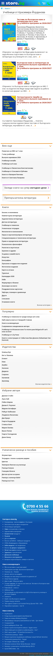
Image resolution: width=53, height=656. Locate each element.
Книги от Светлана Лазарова (13, 178)
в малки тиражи (15, 550)
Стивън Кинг (7, 424)
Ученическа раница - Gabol (14, 634)
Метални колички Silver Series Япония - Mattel (20, 644)
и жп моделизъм (15, 545)
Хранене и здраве (9, 251)
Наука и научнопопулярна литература (17, 235)
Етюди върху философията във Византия (18, 616)
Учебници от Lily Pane (10, 335)
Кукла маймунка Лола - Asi (13, 625)
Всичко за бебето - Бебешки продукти (17, 541)
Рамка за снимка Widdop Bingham (16, 618)
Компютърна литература (12, 216)
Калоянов (5, 378)
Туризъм (5, 273)
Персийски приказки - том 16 (14, 606)
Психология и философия (12, 244)
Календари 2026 (8, 276)
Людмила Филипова (10, 415)
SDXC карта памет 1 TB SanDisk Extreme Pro (19, 632)
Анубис (4, 365)
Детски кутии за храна (11, 474)
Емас (4, 362)
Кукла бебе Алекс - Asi (12, 648)
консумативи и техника (14, 529)
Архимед (5, 381)
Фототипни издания (10, 267)
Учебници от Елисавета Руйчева (14, 171)
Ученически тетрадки (10, 228)
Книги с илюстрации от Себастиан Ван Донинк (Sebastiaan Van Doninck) (26, 339)
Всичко (15, 548)
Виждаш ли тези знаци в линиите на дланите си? (21, 576)
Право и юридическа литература (15, 241)
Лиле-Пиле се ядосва (11, 579)
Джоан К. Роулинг (9, 405)
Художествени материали (13, 531)
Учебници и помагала (10, 225)
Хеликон (5, 368)
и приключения (13, 552)
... (38, 57)
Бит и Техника (7, 355)
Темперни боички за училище (14, 465)
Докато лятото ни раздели (13, 574)
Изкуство (5, 257)
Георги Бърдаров (8, 421)
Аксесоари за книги (9, 286)
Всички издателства (42, 384)
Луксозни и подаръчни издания (14, 264)
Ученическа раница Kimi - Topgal (15, 639)
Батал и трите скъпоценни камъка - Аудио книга (21, 627)
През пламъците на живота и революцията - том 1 (21, 630)
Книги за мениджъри (10, 323)
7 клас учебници (8, 154)
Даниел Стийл (7, 396)
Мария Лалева (7, 428)
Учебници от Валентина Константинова (17, 168)
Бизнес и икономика (10, 212)
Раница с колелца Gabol (11, 478)
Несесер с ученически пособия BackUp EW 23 (20, 646)
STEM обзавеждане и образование (16, 543)
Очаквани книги (8, 302)
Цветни (5, 462)
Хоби (4, 279)
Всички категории (43, 305)
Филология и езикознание (12, 232)
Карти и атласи (8, 270)
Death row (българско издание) (15, 599)
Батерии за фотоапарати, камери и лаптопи (19, 559)
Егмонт (4, 358)
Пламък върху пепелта (12, 601)
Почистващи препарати (12, 527)
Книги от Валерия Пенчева (12, 174)
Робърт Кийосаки (9, 412)
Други (4, 295)
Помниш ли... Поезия (12, 572)
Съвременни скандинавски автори (15, 326)
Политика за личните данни (44, 655)
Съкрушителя (9, 623)
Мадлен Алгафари (9, 408)
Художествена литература (12, 219)
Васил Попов (7, 431)
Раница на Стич (8, 481)
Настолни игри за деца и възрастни (16, 524)
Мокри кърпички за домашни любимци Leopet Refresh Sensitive (26, 637)
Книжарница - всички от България (18, 522)
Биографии (6, 260)
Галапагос (8, 596)
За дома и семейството (11, 254)
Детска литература (9, 222)
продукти (12, 534)
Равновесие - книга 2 (11, 588)
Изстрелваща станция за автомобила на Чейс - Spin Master (24, 620)
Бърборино (8, 613)
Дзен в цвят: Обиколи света (14, 581)
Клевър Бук (6, 352)
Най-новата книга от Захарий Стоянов (17, 320)
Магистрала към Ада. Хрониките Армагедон (19, 569)
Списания (5, 299)
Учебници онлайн (9, 161)
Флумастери (7, 455)
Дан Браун (6, 418)
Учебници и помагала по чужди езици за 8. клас (21, 317)
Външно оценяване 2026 (11, 157)
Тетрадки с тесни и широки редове (15, 458)
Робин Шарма (7, 402)
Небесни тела (9, 590)
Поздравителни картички (12, 289)
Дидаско (5, 371)
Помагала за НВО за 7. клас (12, 151)
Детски (10, 538)
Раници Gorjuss (8, 468)
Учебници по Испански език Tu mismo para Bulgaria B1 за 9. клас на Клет (25, 330)
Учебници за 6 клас (9, 164)
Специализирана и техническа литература (19, 238)
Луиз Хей (5, 399)
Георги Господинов (9, 434)
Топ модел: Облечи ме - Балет (14, 641)
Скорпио (5, 374)
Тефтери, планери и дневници (14, 292)
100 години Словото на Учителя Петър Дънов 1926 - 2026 (24, 603)
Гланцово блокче (8, 471)
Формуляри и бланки (10, 283)
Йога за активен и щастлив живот (16, 567)
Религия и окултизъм (10, 248)
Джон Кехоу (6, 437)
